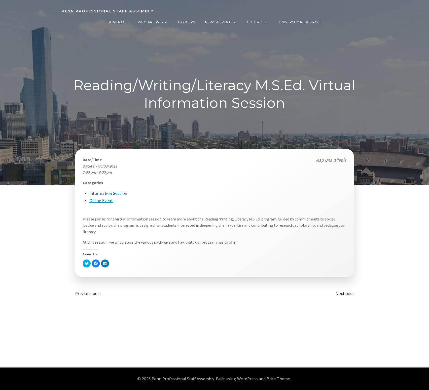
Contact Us (258, 22)
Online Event (101, 200)
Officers (186, 22)
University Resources (300, 22)
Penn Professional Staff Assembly (108, 11)
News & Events (219, 22)
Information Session (108, 193)
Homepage (117, 22)
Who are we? (151, 22)
